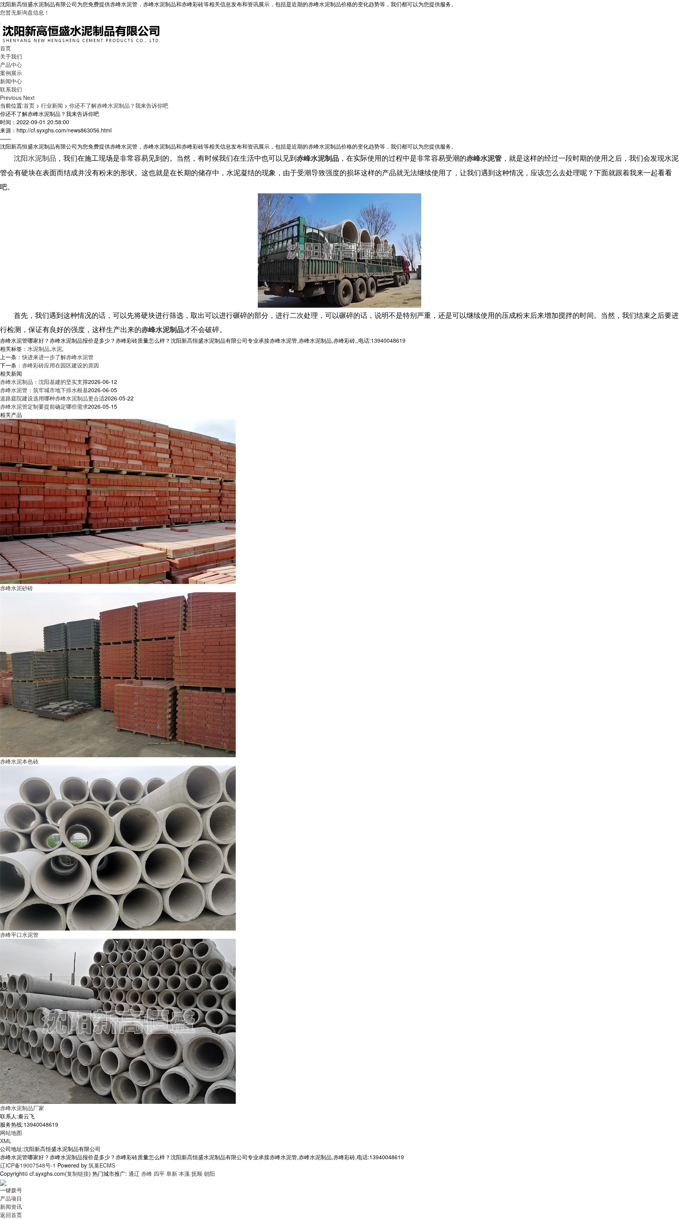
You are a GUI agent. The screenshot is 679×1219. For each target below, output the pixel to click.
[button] (11, 97)
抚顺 (196, 1173)
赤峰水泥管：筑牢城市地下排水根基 (44, 390)
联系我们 (11, 89)
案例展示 (11, 73)
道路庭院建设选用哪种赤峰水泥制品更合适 (52, 398)
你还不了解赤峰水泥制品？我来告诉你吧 (118, 105)
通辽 (133, 1173)
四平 (159, 1173)
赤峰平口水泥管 (19, 934)
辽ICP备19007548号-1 (28, 1165)
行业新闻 (52, 105)
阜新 (171, 1173)
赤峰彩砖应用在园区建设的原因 (60, 365)
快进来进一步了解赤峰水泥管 (58, 357)
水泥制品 (39, 348)
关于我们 (11, 56)
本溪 (184, 1173)
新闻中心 (11, 81)
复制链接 (78, 1173)
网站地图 (11, 1132)
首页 (5, 48)
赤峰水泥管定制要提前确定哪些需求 (44, 406)
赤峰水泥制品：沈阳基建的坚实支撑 (44, 382)
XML (5, 1141)
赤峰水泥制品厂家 (22, 1108)
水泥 (56, 348)
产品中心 (11, 64)
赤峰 (146, 1173)
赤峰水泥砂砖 (16, 588)
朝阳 (209, 1173)
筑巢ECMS (101, 1165)
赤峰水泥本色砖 (19, 761)
